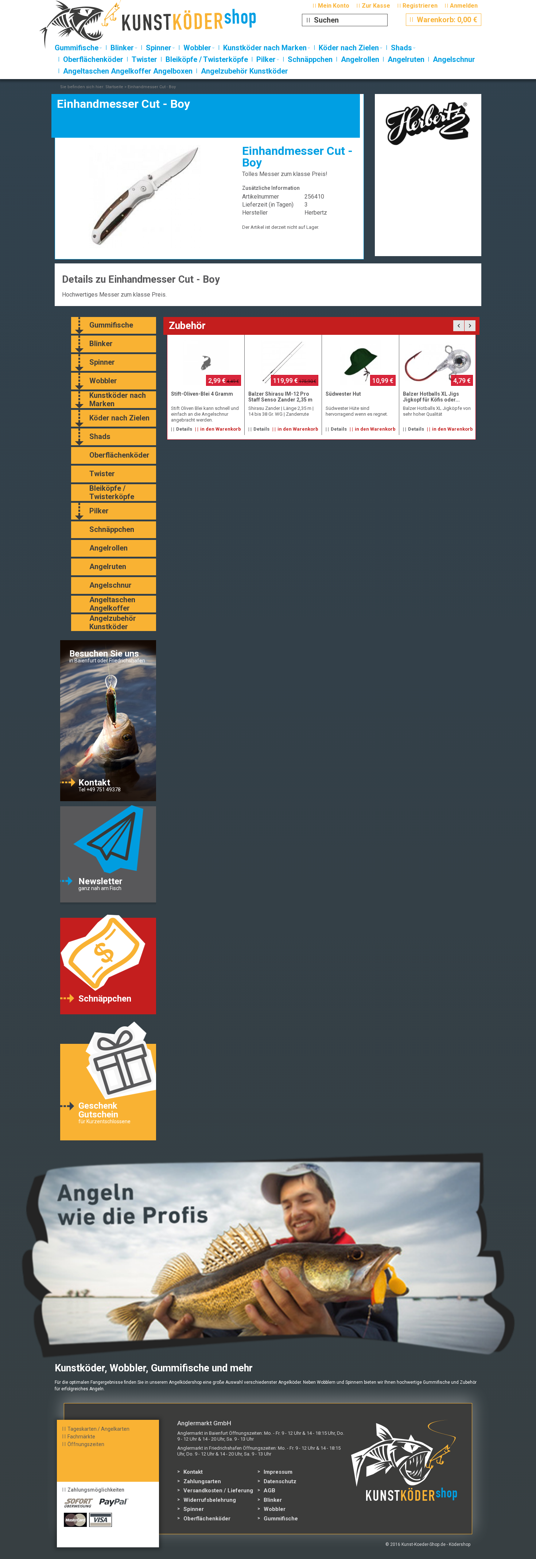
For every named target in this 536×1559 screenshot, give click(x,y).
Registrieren (420, 5)
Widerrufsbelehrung (209, 1500)
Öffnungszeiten (85, 1444)
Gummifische (281, 1518)
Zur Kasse (376, 5)
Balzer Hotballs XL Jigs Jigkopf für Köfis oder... (431, 397)
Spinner (193, 1509)
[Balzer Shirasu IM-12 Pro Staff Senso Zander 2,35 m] (283, 362)
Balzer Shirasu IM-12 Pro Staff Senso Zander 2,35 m (280, 397)
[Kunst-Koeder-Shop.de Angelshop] (161, 27)
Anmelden (464, 5)
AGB (269, 1490)
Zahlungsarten (202, 1481)
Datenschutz (280, 1481)
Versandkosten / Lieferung (218, 1490)
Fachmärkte (81, 1436)
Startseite (114, 87)
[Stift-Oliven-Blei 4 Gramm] (206, 362)
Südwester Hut (343, 394)
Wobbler (275, 1509)
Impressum (278, 1472)
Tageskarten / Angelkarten (98, 1429)
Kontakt (193, 1472)
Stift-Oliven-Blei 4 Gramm (202, 394)
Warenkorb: (443, 19)
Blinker (273, 1500)
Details (184, 429)
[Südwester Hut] (361, 362)
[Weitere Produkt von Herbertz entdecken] (428, 123)
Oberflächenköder (206, 1518)
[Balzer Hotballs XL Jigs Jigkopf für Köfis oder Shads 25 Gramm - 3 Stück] (438, 362)
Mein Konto (333, 5)
